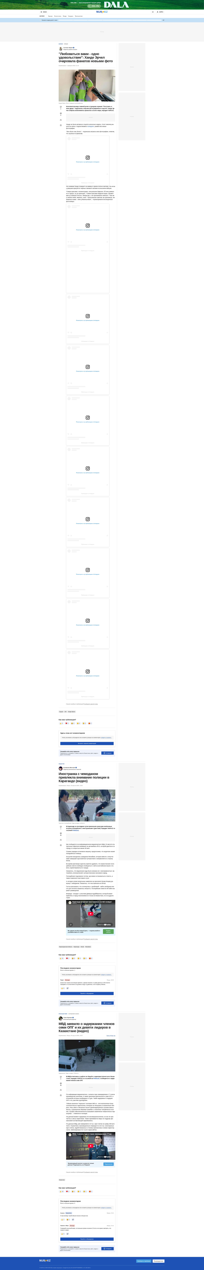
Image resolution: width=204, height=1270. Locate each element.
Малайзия (88, 946)
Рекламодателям (158, 1261)
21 (62, 958)
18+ (66, 711)
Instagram (91, 126)
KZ (153, 12)
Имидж (64, 16)
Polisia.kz (75, 830)
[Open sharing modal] (61, 119)
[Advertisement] (102, 32)
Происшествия (79, 16)
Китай (82, 946)
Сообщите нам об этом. (91, 704)
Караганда (76, 946)
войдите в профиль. (106, 737)
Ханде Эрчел (71, 711)
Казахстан (62, 1179)
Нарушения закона (73, 1013)
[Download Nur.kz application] (102, 5)
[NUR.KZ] (102, 12)
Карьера (50, 16)
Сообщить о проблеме (144, 1261)
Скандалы (70, 16)
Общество (61, 763)
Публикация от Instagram (87, 182)
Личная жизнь (57, 16)
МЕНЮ (45, 12)
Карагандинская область (65, 946)
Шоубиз (42, 16)
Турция (61, 711)
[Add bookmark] (60, 125)
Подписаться (108, 931)
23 (62, 1191)
